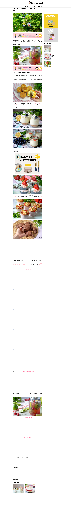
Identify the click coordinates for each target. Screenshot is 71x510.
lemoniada (23, 10)
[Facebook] (34, 506)
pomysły (29, 10)
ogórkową (22, 394)
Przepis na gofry (41, 493)
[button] (49, 6)
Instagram (29, 459)
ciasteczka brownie (24, 267)
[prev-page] (44, 68)
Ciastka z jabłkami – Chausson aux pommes (52, 494)
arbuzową (18, 394)
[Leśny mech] (47, 64)
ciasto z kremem (28, 149)
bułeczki (24, 197)
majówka (26, 10)
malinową (15, 394)
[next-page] (45, 68)
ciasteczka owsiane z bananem (24, 265)
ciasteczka (19, 10)
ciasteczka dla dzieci (25, 264)
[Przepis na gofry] (41, 488)
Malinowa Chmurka (52, 56)
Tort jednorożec (53, 48)
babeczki (16, 10)
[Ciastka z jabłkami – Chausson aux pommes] (52, 488)
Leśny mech (53, 63)
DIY (21, 10)
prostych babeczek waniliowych (28, 74)
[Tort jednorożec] (47, 48)
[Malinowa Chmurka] (47, 56)
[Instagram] (35, 506)
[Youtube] (36, 506)
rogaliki (31, 10)
